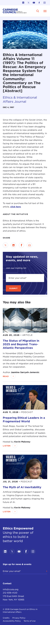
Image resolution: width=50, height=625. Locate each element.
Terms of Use (29, 621)
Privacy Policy (18, 618)
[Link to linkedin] (23, 2)
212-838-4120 (10, 592)
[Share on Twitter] (5, 245)
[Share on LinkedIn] (13, 245)
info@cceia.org (10, 589)
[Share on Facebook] (21, 245)
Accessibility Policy (12, 621)
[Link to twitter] (28, 2)
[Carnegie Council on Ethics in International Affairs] (15, 11)
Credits (6, 618)
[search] (37, 11)
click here (15, 206)
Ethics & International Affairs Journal (20, 100)
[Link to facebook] (39, 2)
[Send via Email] (29, 245)
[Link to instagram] (44, 2)
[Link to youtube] (34, 2)
